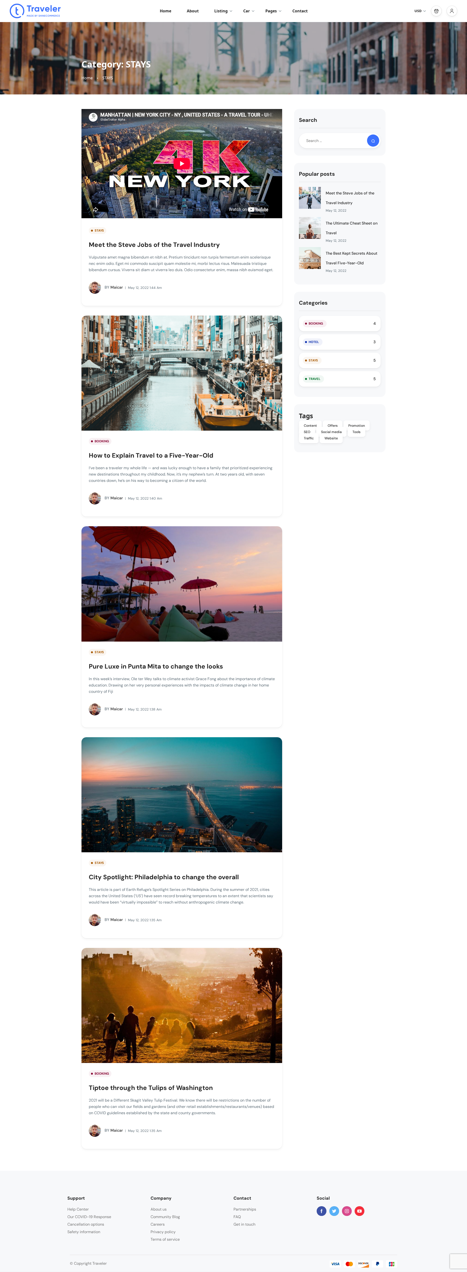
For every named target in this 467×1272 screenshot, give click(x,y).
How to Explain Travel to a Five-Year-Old (151, 455)
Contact (300, 11)
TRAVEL (314, 379)
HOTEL (314, 342)
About (193, 11)
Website (331, 438)
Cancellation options (85, 1224)
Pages (271, 11)
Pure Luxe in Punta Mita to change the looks (156, 666)
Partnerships (245, 1209)
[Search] (373, 140)
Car (246, 11)
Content (310, 425)
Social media (331, 432)
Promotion (356, 425)
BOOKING (102, 441)
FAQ (237, 1216)
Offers (333, 425)
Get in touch (244, 1224)
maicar (114, 287)
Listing (221, 11)
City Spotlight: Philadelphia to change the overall (164, 877)
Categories (313, 302)
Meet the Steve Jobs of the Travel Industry (154, 245)
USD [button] (418, 10)
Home (165, 11)
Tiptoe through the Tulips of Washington (151, 1088)
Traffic (309, 438)
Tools (356, 432)
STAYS (107, 78)
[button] (436, 11)
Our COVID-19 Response (89, 1216)
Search (308, 120)
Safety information (83, 1231)
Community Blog (165, 1216)
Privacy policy (163, 1231)
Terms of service (165, 1239)
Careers (158, 1224)
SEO (307, 432)
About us (159, 1209)
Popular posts (317, 173)
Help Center (78, 1209)
